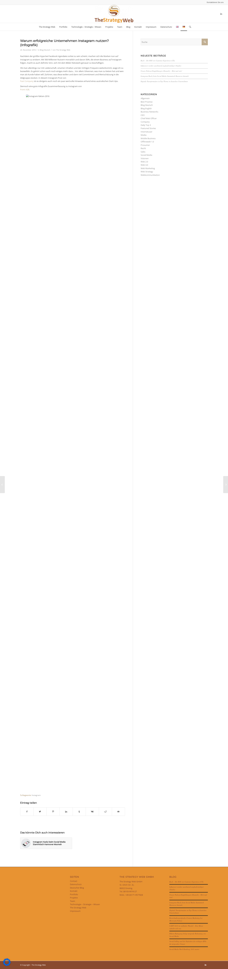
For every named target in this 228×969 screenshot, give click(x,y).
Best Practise (146, 101)
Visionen (145, 158)
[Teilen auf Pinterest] (53, 812)
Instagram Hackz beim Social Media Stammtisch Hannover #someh (165, 76)
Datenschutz (76, 884)
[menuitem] (214, 2)
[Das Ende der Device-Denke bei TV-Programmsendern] (2, 484)
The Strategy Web (63, 50)
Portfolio (74, 894)
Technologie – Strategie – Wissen (85, 904)
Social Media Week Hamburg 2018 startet (184, 949)
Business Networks (149, 111)
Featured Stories (148, 128)
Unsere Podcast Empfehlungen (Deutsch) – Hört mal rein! (161, 71)
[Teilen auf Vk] (92, 812)
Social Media (146, 155)
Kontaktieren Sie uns (215, 2)
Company (145, 121)
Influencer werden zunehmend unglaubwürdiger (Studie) (161, 66)
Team (72, 901)
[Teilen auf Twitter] (40, 812)
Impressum (75, 911)
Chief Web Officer (149, 118)
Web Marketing (148, 168)
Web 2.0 (144, 161)
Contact (73, 881)
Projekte (74, 897)
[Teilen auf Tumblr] (79, 812)
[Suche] (189, 27)
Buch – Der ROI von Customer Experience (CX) (158, 60)
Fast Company (27, 81)
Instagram (36, 795)
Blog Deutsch (45, 50)
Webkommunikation (150, 175)
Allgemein (145, 98)
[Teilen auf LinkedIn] (66, 812)
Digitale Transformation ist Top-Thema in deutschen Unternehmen (164, 81)
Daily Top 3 (146, 125)
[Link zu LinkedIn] (221, 13)
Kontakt (73, 891)
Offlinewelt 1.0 (147, 141)
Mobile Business (148, 138)
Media (143, 135)
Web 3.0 (144, 164)
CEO (143, 115)
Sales (143, 151)
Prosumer (145, 145)
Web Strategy (147, 171)
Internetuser (146, 131)
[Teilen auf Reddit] (105, 812)
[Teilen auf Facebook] (26, 812)
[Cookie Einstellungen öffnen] (7, 965)
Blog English (146, 108)
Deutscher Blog (77, 887)
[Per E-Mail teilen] (118, 812)
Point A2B (24, 89)
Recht (143, 148)
